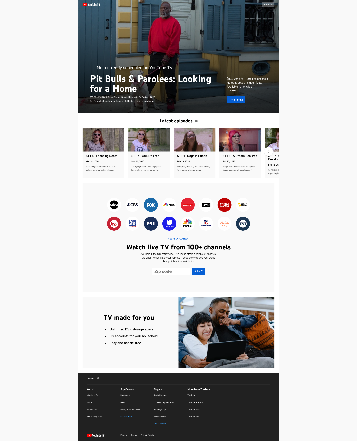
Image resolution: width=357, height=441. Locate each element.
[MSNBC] (187, 223)
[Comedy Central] (243, 205)
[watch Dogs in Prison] (194, 140)
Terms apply (231, 90)
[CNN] (224, 205)
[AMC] (206, 205)
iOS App (90, 402)
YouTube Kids (193, 417)
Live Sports (125, 395)
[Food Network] (114, 223)
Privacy (123, 435)
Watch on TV (92, 395)
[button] (268, 151)
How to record (160, 417)
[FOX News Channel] (132, 223)
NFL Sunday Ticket (95, 417)
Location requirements (164, 402)
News (122, 402)
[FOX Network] (151, 205)
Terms (134, 435)
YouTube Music (194, 409)
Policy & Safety (147, 435)
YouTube (191, 395)
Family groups (160, 409)
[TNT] (243, 223)
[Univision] (169, 223)
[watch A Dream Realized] (240, 140)
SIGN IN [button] (268, 4)
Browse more (126, 417)
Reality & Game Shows (130, 409)
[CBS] (132, 205)
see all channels (178, 238)
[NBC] (169, 205)
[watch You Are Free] (149, 140)
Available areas (160, 395)
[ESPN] (187, 205)
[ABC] (114, 205)
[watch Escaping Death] (103, 140)
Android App (92, 409)
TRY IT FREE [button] (236, 99)
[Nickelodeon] (224, 223)
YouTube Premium (195, 402)
